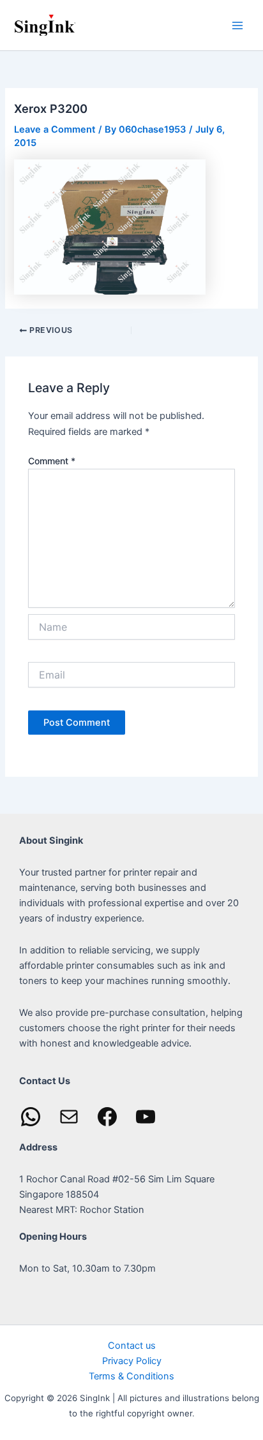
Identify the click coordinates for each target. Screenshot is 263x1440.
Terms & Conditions (131, 1376)
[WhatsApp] (30, 1116)
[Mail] (68, 1116)
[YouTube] (145, 1116)
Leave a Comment (55, 129)
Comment (51, 460)
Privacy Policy (132, 1361)
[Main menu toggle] (237, 25)
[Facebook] (107, 1116)
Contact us (132, 1345)
